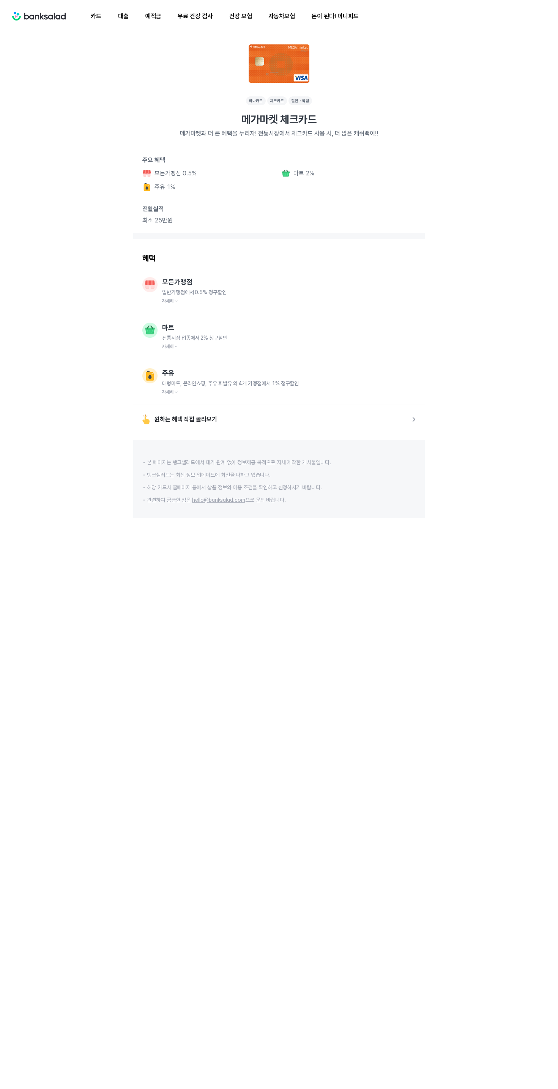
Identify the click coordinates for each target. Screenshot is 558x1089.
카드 (96, 16)
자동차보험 (281, 16)
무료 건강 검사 (195, 16)
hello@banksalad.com (218, 500)
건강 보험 (240, 16)
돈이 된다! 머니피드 (335, 16)
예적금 (153, 16)
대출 (123, 16)
